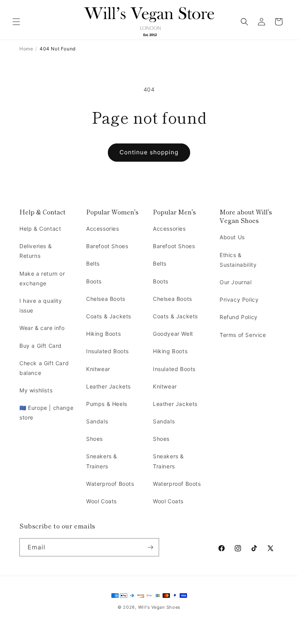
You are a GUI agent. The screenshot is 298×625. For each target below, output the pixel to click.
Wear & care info (42, 328)
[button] (16, 21)
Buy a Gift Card (40, 345)
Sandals (97, 421)
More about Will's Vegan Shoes (246, 216)
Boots (94, 281)
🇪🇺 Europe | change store (46, 412)
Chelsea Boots (105, 298)
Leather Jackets (108, 386)
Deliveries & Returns (35, 251)
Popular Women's (112, 211)
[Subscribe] (150, 547)
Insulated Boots (107, 351)
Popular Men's (174, 211)
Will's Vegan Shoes (159, 607)
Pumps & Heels (106, 404)
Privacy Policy (239, 299)
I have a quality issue (40, 305)
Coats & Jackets (108, 316)
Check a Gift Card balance (44, 368)
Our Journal (236, 282)
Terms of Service (243, 334)
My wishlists (35, 390)
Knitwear (98, 369)
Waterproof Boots (110, 483)
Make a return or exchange (42, 278)
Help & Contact (42, 211)
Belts (93, 263)
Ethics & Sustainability (238, 260)
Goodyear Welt (173, 333)
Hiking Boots (103, 333)
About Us (232, 237)
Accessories (102, 228)
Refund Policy (239, 317)
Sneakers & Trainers (101, 461)
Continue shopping (149, 152)
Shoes (94, 438)
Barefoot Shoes (107, 246)
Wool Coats (101, 501)
